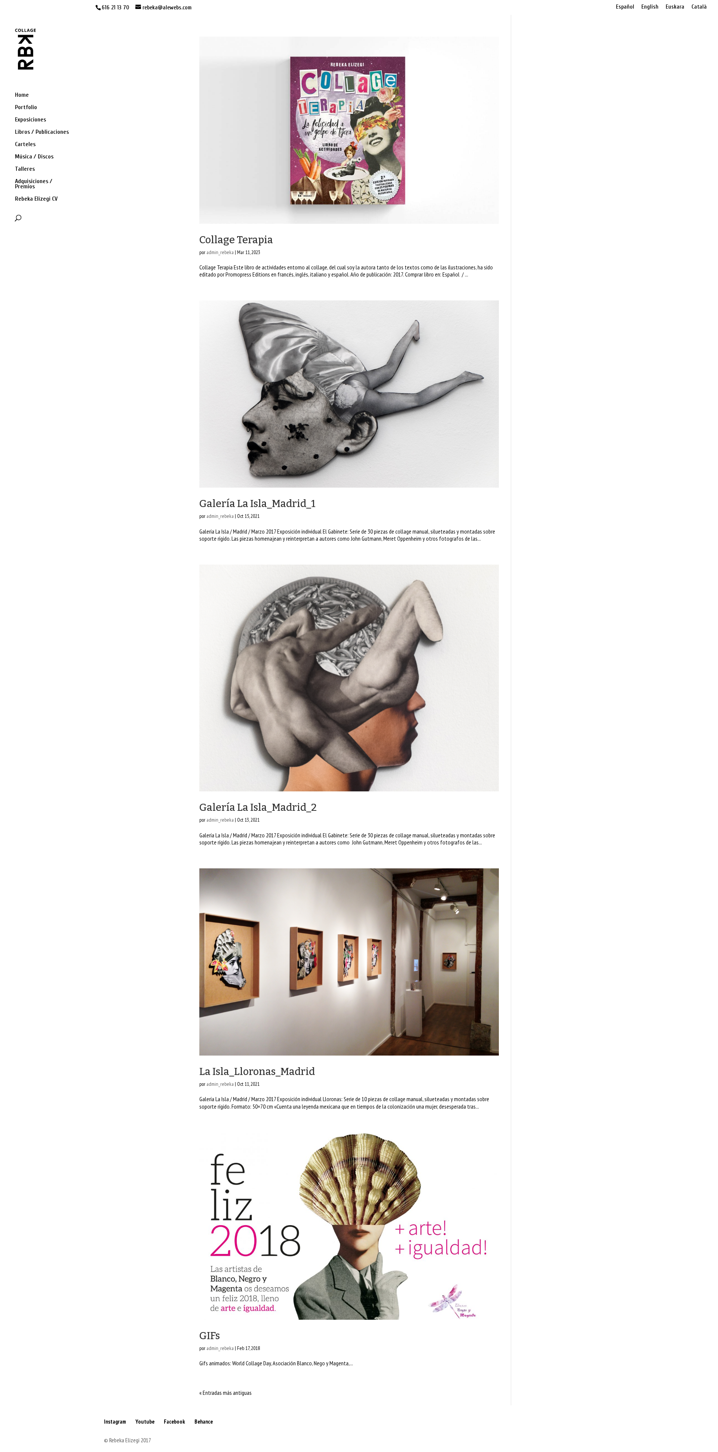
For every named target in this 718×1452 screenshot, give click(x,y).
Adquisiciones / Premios (33, 184)
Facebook (174, 1421)
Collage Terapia (236, 240)
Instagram (115, 1421)
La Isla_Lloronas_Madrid (257, 1072)
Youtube (144, 1421)
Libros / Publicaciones (42, 132)
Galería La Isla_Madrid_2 (258, 807)
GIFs (209, 1336)
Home (22, 95)
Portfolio (26, 108)
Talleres (25, 169)
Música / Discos (34, 157)
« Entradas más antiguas (225, 1392)
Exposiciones (30, 120)
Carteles (25, 145)
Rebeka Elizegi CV (36, 199)
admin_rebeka (220, 252)
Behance (203, 1421)
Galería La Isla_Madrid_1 (257, 504)
